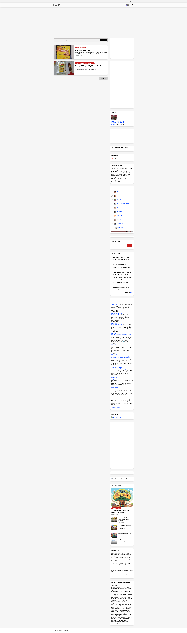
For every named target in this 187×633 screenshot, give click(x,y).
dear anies (120, 227)
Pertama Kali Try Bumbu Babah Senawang (120, 122)
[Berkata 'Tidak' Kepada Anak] (114, 535)
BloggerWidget (130, 231)
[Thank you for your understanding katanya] (114, 541)
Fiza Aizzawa (114, 354)
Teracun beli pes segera (117, 399)
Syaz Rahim (114, 124)
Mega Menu (68, 5)
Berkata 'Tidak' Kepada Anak (124, 533)
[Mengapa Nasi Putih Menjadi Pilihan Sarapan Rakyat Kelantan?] (114, 519)
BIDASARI (113, 333)
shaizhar (119, 191)
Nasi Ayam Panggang (116, 324)
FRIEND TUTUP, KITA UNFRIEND (119, 389)
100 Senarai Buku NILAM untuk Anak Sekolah (120, 511)
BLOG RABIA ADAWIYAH (117, 313)
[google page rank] (116, 417)
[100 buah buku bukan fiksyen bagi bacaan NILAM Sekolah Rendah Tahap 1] (114, 527)
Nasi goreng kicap (115, 314)
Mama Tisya (114, 323)
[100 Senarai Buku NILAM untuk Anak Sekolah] (122, 497)
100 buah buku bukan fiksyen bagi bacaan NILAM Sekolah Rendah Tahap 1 (124, 527)
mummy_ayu (120, 223)
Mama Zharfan (120, 199)
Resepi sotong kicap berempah (119, 346)
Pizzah (118, 195)
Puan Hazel (119, 215)
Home (62, 5)
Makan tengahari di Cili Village (118, 369)
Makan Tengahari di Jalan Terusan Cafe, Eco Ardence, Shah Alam (121, 335)
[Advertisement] (88, 12)
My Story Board (115, 387)
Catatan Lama (103, 78)
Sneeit (131, 292)
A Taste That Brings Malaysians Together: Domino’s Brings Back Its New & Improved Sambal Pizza (121, 357)
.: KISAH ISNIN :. (115, 304)
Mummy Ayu (114, 377)
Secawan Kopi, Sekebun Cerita (118, 367)
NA (117, 207)
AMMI (112, 397)
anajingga (113, 344)
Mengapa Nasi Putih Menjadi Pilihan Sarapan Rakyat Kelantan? (124, 519)
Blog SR (56, 5)
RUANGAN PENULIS (95, 5)
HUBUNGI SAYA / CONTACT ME (81, 5)
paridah (119, 219)
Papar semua (103, 40)
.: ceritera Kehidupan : (116, 303)
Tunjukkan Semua (116, 407)
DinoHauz (119, 211)
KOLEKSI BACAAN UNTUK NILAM (109, 5)
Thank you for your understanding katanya (123, 540)
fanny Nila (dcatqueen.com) (124, 203)
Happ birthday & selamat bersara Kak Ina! (121, 379)
